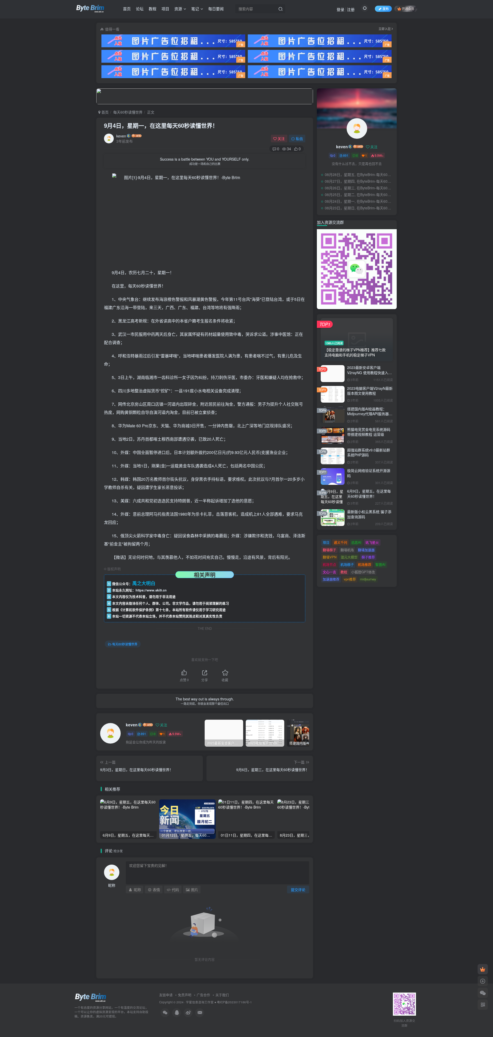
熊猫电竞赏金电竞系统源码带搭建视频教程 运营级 (368, 432)
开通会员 (408, 8)
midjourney (368, 579)
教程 (152, 8)
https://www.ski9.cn (151, 590)
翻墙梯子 (329, 549)
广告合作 (203, 994)
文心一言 (329, 571)
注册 (351, 9)
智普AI (380, 564)
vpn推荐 (350, 579)
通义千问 (340, 542)
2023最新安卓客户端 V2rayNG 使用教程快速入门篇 (369, 372)
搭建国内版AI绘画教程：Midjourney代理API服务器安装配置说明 (369, 413)
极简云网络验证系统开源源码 (368, 473)
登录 (340, 9)
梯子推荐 (368, 556)
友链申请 (166, 994)
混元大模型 (349, 556)
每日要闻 (216, 8)
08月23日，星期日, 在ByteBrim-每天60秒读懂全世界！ (359, 207)
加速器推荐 (331, 579)
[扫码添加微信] (483, 993)
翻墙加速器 (366, 549)
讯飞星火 (372, 542)
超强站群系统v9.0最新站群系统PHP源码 (368, 452)
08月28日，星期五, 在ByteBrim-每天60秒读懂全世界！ (359, 174)
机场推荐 (364, 564)
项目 (165, 8)
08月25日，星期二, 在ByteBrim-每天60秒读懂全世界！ (359, 194)
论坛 (140, 8)
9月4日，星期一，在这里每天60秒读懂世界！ (161, 125)
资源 (178, 8)
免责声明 (184, 994)
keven (121, 135)
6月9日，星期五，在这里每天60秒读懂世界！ (369, 493)
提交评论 (298, 889)
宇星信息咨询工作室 (200, 1002)
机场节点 (329, 564)
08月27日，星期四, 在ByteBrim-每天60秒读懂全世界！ (359, 181)
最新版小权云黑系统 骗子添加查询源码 (369, 514)
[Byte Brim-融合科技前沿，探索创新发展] (90, 997)
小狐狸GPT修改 (363, 571)
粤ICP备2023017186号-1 (234, 1002)
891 (143, 734)
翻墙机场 (347, 549)
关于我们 (222, 994)
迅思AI (356, 542)
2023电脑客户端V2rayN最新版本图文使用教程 (370, 391)
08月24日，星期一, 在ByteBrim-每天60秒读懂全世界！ (359, 201)
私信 (299, 138)
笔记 (195, 8)
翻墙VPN (329, 556)
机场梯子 (347, 564)
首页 (127, 8)
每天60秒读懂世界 (128, 112)
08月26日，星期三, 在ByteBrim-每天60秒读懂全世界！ (359, 187)
